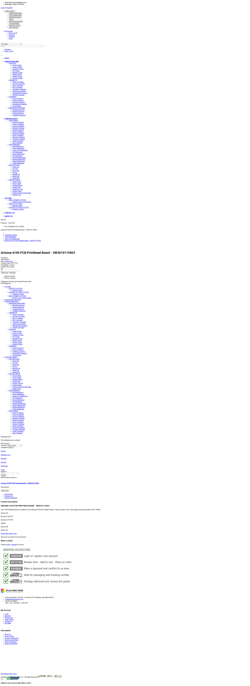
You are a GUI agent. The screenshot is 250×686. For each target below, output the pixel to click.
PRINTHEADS (13, 121)
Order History (9, 619)
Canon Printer (17, 65)
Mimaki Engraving (18, 110)
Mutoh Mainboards (18, 159)
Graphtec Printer (18, 69)
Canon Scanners (17, 99)
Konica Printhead (18, 126)
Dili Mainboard (17, 152)
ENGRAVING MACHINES (17, 108)
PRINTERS (12, 63)
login (7, 545)
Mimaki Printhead (18, 128)
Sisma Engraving (18, 113)
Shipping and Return (11, 640)
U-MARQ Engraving (18, 115)
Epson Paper (16, 184)
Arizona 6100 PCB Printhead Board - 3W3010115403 (23, 241)
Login (3, 8)
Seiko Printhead (17, 135)
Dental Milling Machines (13, 300)
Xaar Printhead (17, 143)
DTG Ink (15, 169)
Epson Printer (17, 67)
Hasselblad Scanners (19, 104)
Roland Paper (17, 191)
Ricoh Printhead (17, 132)
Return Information (11, 644)
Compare (12, 35)
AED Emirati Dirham (15, 17)
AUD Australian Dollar (15, 13)
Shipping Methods (11, 498)
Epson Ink (15, 171)
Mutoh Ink (15, 176)
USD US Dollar (10, 11)
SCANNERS (13, 97)
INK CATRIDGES (14, 165)
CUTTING (8, 287)
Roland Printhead (18, 134)
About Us (8, 634)
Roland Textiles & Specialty (21, 193)
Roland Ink (16, 178)
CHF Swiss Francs (14, 25)
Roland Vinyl (16, 195)
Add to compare (10, 278)
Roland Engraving (18, 112)
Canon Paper (16, 182)
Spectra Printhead (18, 137)
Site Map (8, 623)
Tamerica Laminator (19, 91)
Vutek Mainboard (18, 163)
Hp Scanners (16, 106)
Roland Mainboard (18, 161)
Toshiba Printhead (18, 139)
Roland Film (16, 187)
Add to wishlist (10, 276)
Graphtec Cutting (18, 209)
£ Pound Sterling (14, 23)
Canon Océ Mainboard (19, 150)
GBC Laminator (17, 87)
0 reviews (4, 258)
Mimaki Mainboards (19, 158)
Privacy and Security (12, 638)
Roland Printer (17, 76)
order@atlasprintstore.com (14, 599)
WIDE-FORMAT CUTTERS (17, 200)
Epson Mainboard (18, 154)
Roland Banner (17, 185)
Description (9, 494)
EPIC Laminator (17, 86)
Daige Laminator (18, 82)
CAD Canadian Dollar (15, 15)
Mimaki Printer (17, 73)
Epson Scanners (18, 100)
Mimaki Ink (16, 174)
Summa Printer (17, 78)
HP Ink (14, 172)
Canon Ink (15, 167)
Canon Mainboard (18, 148)
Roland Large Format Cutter (21, 202)
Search (4, 475)
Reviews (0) (9, 496)
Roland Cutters (17, 206)
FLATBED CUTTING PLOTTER (19, 207)
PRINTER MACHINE (11, 302)
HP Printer (16, 71)
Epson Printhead (18, 124)
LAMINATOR (13, 80)
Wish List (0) (13, 33)
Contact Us (8, 621)
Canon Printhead (18, 122)
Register (10, 8)
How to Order (9, 636)
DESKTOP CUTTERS (15, 204)
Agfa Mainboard (17, 147)
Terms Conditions (11, 642)
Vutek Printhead (17, 141)
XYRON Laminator (18, 95)
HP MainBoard (17, 156)
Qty (2, 269)
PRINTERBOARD (14, 145)
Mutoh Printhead (18, 130)
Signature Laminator (19, 89)
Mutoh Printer (17, 74)
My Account (9, 618)
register (14, 545)
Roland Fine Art (17, 189)
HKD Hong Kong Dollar (15, 21)
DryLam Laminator (18, 84)
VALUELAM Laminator (19, 93)
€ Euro (11, 19)
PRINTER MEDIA (14, 180)
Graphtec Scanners (18, 102)
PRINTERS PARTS (11, 235)
